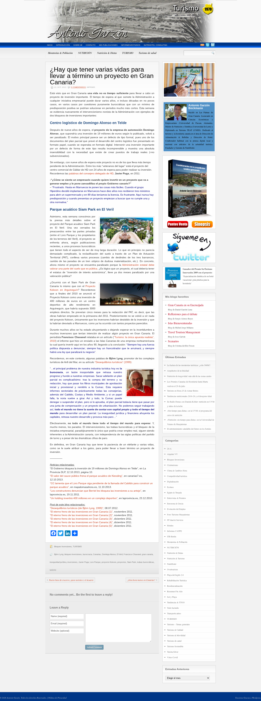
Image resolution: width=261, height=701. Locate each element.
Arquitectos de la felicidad (178, 370)
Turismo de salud (147, 53)
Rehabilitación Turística (177, 580)
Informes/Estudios (130, 45)
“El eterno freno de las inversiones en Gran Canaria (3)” (81, 518)
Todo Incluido (173, 607)
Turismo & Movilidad (176, 635)
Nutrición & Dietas (107, 53)
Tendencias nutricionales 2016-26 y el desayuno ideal (189, 396)
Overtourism (172, 569)
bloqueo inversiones (73, 554)
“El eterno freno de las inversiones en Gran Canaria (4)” (81, 522)
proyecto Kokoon (109, 562)
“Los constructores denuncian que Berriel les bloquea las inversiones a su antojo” (95, 490)
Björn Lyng (58, 554)
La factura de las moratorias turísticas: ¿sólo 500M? (188, 365)
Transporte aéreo (174, 613)
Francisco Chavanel (132, 554)
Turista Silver (172, 651)
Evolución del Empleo (176, 509)
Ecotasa (170, 487)
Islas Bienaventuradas (180, 323)
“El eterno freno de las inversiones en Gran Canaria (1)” (81, 511)
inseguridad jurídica (58, 562)
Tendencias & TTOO (176, 602)
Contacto (91, 45)
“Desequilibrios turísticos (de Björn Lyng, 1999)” (76, 508)
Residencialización (175, 585)
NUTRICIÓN (85, 53)
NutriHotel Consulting (155, 45)
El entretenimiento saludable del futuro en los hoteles (189, 428)
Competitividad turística (177, 476)
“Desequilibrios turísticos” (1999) (113, 362)
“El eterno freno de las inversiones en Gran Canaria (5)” (81, 525)
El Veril (120, 554)
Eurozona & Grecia (175, 503)
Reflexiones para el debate (182, 314)
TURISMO (127, 53)
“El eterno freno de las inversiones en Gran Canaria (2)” (81, 515)
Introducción (63, 45)
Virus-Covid (172, 657)
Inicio (50, 45)
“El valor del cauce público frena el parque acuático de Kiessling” (86, 475)
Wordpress (256, 697)
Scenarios (173, 341)
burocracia (87, 554)
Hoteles (170, 525)
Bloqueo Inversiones (63, 546)
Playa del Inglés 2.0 (175, 574)
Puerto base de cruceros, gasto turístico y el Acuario (71, 580)
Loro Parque (95, 562)
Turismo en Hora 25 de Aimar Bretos (182, 390)
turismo (53, 570)
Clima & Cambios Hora (177, 470)
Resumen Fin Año (175, 591)
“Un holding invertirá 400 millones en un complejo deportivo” (84, 498)
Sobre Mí (77, 45)
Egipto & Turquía (174, 492)
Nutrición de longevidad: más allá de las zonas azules (189, 376)
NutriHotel (171, 563)
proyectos (121, 562)
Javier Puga (83, 562)
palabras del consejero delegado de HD (91, 173)
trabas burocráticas (145, 562)
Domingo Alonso (109, 554)
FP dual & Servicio (175, 520)
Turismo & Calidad (175, 629)
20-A (169, 448)
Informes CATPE (174, 531)
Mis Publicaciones (108, 45)
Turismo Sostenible (175, 646)
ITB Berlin (171, 536)
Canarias (97, 554)
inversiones (72, 562)
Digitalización (173, 481)
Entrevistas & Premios (176, 498)
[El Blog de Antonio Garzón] (130, 21)
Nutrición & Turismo (176, 558)
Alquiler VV (172, 454)
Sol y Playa (172, 596)
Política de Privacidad (57, 697)
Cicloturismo (172, 465)
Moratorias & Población (60, 53)
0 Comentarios (78, 87)
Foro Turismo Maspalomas (178, 514)
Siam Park (131, 562)
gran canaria (147, 554)
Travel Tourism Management (184, 332)
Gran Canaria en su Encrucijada (185, 305)
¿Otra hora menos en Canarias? (141, 580)
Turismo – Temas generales (178, 624)
